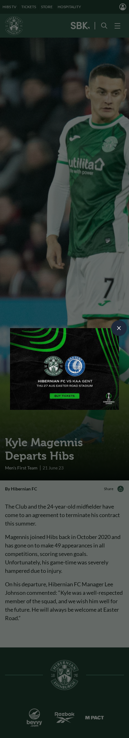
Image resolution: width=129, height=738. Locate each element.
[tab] (118, 328)
